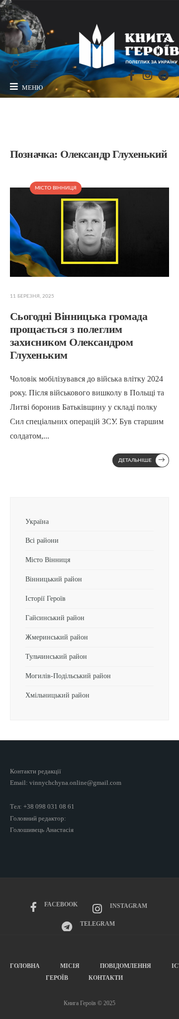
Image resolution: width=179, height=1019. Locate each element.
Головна (25, 965)
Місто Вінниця (56, 188)
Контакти (106, 977)
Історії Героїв (45, 598)
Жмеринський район (56, 637)
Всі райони (42, 540)
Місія (70, 965)
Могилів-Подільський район (69, 676)
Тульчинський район (56, 656)
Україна (37, 521)
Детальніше (141, 459)
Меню (31, 87)
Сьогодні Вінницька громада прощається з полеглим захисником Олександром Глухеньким (78, 336)
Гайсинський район (56, 618)
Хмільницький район (58, 695)
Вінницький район (53, 579)
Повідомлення (125, 965)
